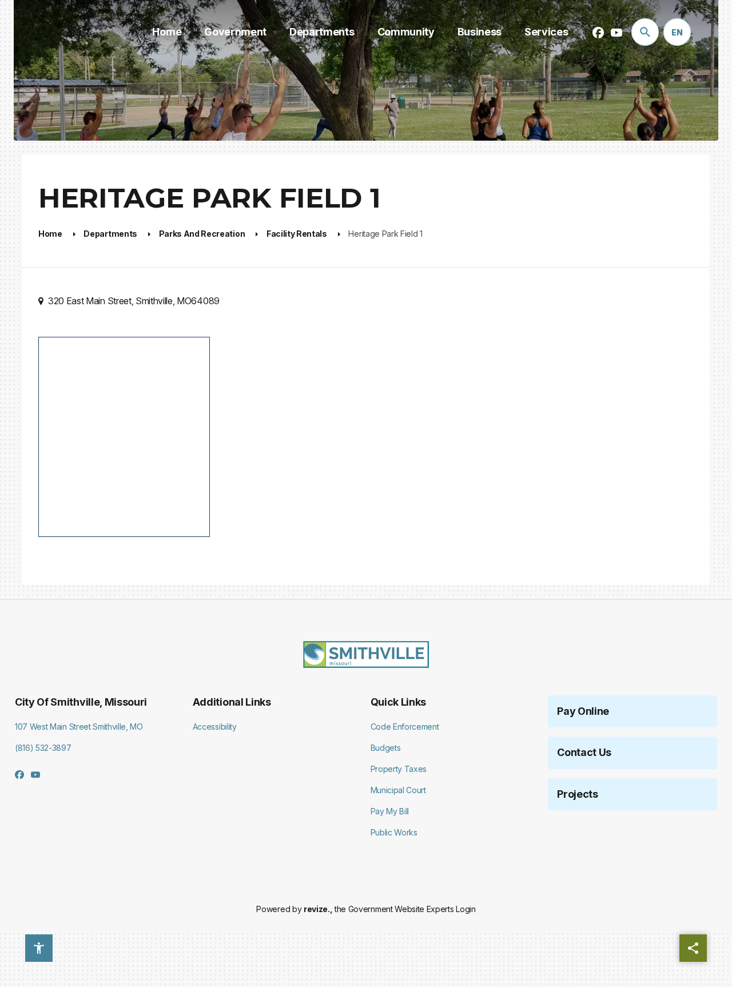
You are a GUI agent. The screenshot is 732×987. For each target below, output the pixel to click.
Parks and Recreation (202, 233)
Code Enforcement (405, 726)
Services (546, 32)
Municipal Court (398, 790)
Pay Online (583, 711)
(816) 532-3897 (43, 748)
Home (166, 32)
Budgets (386, 748)
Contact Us (584, 752)
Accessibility (215, 726)
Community (406, 32)
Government (235, 32)
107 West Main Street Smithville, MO (79, 726)
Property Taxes (399, 769)
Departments (321, 32)
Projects (577, 794)
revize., (318, 909)
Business (480, 32)
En (677, 32)
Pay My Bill (390, 811)
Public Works (394, 832)
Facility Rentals (296, 233)
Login (465, 909)
